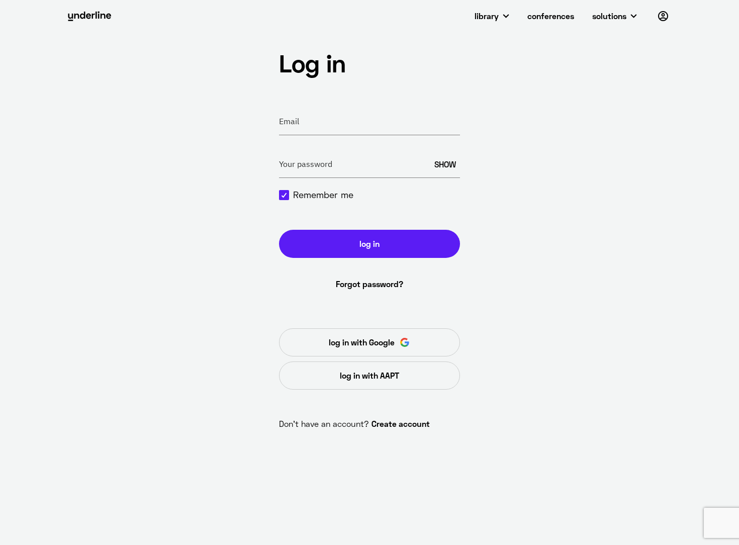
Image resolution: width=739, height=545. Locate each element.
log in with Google (362, 342)
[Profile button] (663, 16)
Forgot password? (369, 284)
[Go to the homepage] (89, 16)
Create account (401, 423)
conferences (550, 16)
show (445, 164)
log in (369, 243)
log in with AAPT (369, 375)
